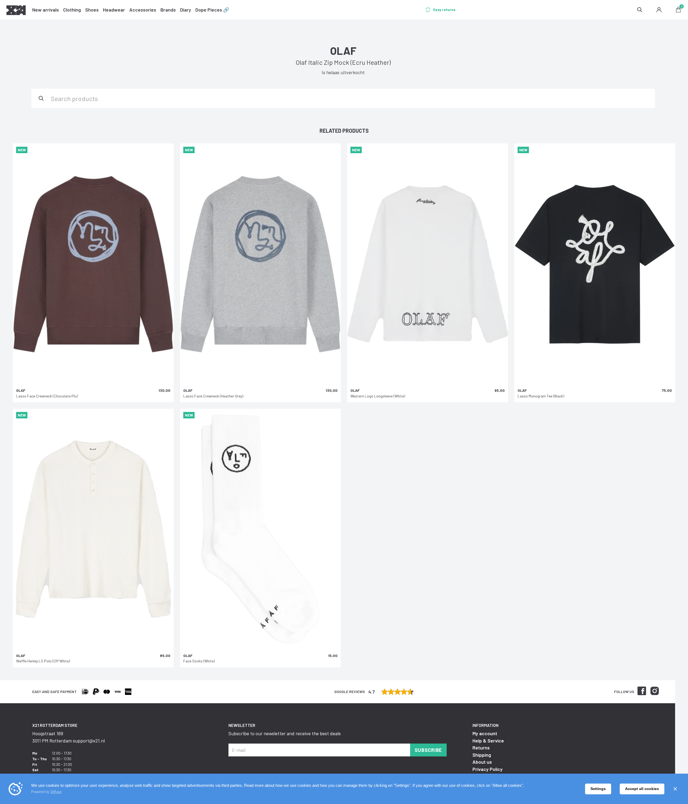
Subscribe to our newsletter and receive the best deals (284, 733)
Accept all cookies (642, 789)
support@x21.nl (89, 741)
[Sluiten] (675, 789)
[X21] (16, 11)
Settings (598, 789)
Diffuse (56, 792)
